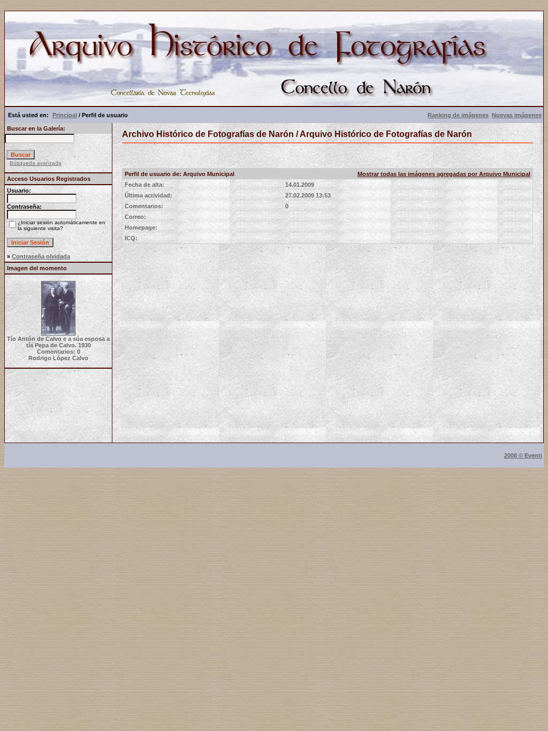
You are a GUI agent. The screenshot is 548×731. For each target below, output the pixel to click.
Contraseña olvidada (41, 256)
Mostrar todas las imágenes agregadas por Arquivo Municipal (443, 174)
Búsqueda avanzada (36, 163)
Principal (64, 115)
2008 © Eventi (523, 455)
